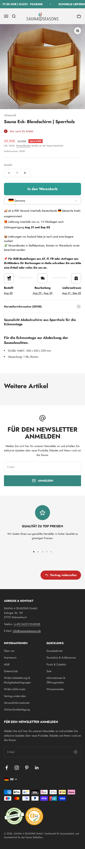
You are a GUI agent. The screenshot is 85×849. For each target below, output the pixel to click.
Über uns (9, 651)
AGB (6, 664)
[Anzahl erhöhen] (25, 173)
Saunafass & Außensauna (61, 657)
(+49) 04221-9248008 (27, 624)
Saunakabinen (54, 651)
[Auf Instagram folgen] (16, 767)
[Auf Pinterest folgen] (26, 767)
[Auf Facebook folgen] (6, 767)
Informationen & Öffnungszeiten (55, 680)
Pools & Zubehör (56, 664)
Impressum (10, 657)
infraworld (10, 115)
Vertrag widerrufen (63, 575)
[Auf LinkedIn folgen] (37, 767)
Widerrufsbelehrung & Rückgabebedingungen (17, 680)
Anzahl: (8, 165)
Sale (48, 671)
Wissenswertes (55, 689)
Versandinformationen (17, 703)
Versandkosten (23, 145)
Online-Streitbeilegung (17, 709)
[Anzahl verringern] (9, 173)
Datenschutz (11, 671)
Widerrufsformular (15, 689)
